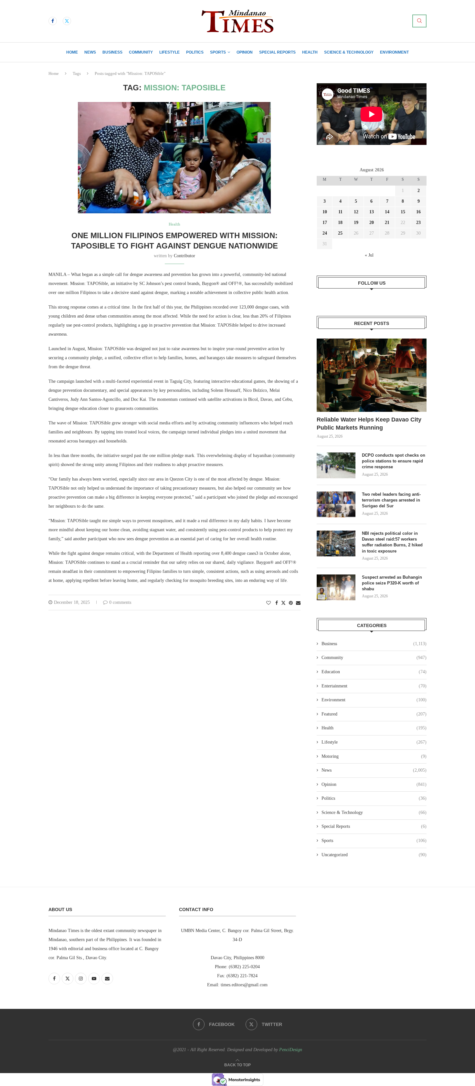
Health (310, 52)
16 (418, 211)
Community (141, 52)
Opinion (245, 52)
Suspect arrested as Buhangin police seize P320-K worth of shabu (392, 583)
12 (356, 211)
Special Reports (277, 52)
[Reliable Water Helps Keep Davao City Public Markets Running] (372, 375)
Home (72, 52)
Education (374, 671)
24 (324, 233)
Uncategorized (374, 854)
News (90, 52)
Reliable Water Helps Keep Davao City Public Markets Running (369, 423)
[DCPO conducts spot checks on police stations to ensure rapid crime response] (336, 465)
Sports (218, 52)
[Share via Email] (298, 603)
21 (387, 222)
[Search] (419, 21)
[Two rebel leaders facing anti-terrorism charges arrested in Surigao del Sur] (336, 504)
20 (371, 222)
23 (418, 222)
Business (112, 52)
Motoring (374, 756)
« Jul (369, 255)
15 (403, 211)
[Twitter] (67, 21)
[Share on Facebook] (276, 603)
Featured (374, 714)
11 (340, 211)
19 (356, 222)
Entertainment (374, 686)
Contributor (184, 255)
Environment (394, 52)
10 (324, 211)
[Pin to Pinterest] (291, 603)
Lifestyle (169, 52)
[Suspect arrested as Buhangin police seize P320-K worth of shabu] (336, 587)
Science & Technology (349, 52)
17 (324, 222)
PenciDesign (290, 1049)
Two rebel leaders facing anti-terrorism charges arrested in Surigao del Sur (391, 500)
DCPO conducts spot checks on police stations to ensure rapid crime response (393, 461)
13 (371, 211)
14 (387, 211)
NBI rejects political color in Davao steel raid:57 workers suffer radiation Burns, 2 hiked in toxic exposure (392, 542)
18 (340, 222)
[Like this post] (268, 603)
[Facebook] (52, 21)
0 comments (120, 602)
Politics (195, 52)
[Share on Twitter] (283, 603)
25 (340, 233)
